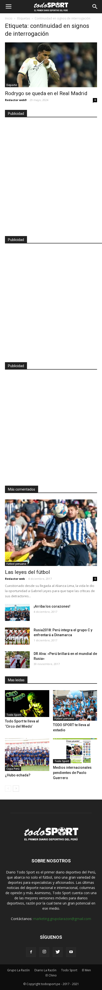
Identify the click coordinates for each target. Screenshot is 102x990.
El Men (86, 970)
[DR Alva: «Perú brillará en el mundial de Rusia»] (17, 659)
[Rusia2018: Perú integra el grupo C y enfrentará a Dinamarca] (17, 636)
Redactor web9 (15, 100)
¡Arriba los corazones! (52, 606)
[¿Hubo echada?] (27, 754)
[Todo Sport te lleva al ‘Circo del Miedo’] (27, 703)
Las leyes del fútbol (27, 572)
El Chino (51, 975)
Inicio (8, 18)
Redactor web (15, 578)
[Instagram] (44, 952)
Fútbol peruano (16, 563)
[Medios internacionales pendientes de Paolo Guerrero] (75, 750)
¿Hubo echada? (17, 775)
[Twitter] (58, 952)
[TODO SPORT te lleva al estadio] (75, 705)
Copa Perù (13, 768)
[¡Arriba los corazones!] (17, 612)
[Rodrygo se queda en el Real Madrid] (51, 64)
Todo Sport (13, 715)
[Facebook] (31, 952)
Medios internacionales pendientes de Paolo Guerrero (72, 773)
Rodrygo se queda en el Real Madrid (46, 93)
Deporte (11, 85)
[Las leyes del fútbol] (51, 532)
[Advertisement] (51, 174)
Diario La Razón (45, 970)
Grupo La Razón (18, 970)
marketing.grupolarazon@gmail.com (62, 918)
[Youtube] (71, 952)
